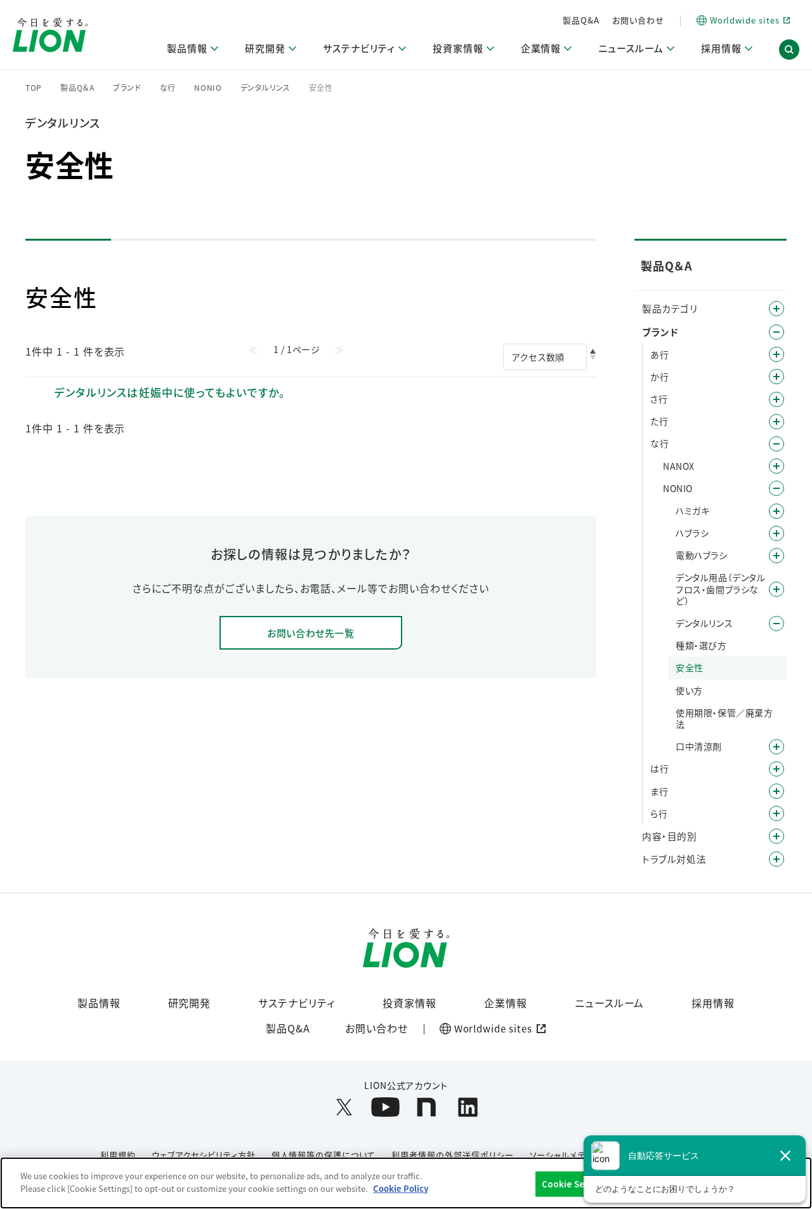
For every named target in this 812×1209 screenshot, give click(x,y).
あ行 (659, 354)
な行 (168, 88)
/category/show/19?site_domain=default (776, 399)
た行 (659, 421)
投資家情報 (409, 1002)
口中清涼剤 (699, 746)
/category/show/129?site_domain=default (776, 746)
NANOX (679, 466)
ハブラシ (692, 532)
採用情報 (713, 1002)
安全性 (690, 667)
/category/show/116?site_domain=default (776, 589)
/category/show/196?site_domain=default (776, 769)
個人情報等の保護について (324, 1155)
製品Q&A (581, 20)
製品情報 (99, 1002)
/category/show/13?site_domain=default (776, 376)
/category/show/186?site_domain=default (776, 533)
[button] (789, 49)
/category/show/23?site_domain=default (776, 421)
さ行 (658, 398)
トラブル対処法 (674, 859)
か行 (659, 376)
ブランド (127, 88)
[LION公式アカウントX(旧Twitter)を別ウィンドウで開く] (344, 1107)
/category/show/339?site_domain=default (776, 791)
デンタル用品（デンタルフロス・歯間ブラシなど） (721, 588)
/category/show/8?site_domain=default (776, 836)
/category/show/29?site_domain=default (776, 511)
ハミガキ (692, 510)
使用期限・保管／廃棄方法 (724, 718)
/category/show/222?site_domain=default (776, 466)
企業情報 (505, 1002)
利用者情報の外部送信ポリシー (452, 1155)
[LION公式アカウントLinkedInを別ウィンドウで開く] (468, 1107)
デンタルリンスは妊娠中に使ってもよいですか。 (170, 392)
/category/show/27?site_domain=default (776, 443)
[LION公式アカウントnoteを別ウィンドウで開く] (426, 1107)
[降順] (593, 357)
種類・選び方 (701, 645)
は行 (659, 768)
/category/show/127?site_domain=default (776, 623)
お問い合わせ (638, 20)
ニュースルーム (610, 1002)
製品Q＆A (77, 88)
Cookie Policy (400, 1188)
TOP (33, 88)
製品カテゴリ (670, 308)
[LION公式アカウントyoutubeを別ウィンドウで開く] (385, 1107)
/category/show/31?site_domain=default (776, 813)
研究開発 (189, 1002)
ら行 (658, 813)
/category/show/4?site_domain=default (776, 308)
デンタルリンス (265, 88)
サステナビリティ (296, 1002)
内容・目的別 (669, 836)
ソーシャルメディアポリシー (582, 1155)
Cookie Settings (576, 1184)
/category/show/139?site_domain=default (776, 555)
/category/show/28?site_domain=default (776, 488)
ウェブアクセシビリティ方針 (203, 1155)
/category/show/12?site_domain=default (776, 332)
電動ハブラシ (702, 555)
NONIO (208, 88)
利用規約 (118, 1155)
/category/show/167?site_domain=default (776, 859)
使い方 (689, 690)
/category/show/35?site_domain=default (776, 354)
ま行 (659, 791)
